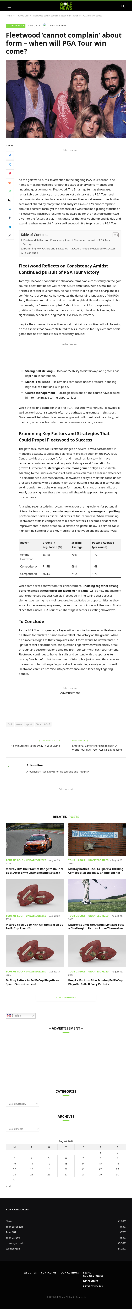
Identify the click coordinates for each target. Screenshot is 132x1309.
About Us (30, 1272)
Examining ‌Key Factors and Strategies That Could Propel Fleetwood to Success (69, 248)
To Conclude (30, 252)
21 (83, 1169)
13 (66, 1163)
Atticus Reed (59, 25)
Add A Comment (66, 997)
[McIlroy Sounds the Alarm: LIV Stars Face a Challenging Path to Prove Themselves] (97, 895)
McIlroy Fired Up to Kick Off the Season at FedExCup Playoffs (34, 926)
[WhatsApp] (10, 191)
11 (31, 1163)
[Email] (10, 200)
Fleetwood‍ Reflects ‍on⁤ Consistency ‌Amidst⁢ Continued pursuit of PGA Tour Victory (66, 242)
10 (14, 1163)
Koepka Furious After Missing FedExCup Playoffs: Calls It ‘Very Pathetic (95, 982)
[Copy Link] (10, 236)
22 (100, 1169)
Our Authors (70, 1272)
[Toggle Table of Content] (114, 235)
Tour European (14, 1226)
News (9, 1221)
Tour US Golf (15, 25)
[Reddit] (10, 182)
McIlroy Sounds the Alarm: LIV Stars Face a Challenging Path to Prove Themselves (96, 926)
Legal (87, 1272)
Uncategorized (36, 860)
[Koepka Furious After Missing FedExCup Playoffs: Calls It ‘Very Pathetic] (97, 951)
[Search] (122, 6)
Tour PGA (11, 1232)
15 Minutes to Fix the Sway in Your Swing (35, 745)
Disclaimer (90, 1281)
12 (48, 1163)
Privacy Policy (93, 1286)
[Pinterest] (10, 173)
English (16, 1015)
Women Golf (13, 1248)
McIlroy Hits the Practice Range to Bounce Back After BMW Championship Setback (34, 871)
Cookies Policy (93, 1275)
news (19, 724)
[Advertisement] (66, 799)
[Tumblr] (10, 218)
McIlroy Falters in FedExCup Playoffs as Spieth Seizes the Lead (32, 982)
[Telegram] (10, 227)
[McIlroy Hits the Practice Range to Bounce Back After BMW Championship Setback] (35, 839)
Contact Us (49, 1272)
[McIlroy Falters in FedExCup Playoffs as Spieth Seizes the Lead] (35, 951)
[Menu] (10, 6)
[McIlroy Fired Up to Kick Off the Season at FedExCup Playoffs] (35, 895)
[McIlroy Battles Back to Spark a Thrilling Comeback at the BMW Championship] (97, 839)
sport (29, 724)
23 (117, 1169)
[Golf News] (66, 6)
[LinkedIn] (10, 209)
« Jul (8, 1186)
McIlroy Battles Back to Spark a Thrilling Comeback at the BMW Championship (95, 871)
